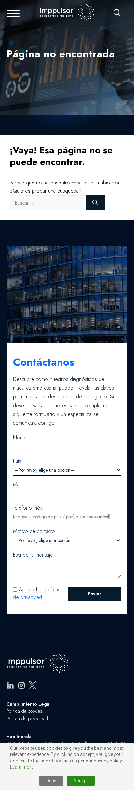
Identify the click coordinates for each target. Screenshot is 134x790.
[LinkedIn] (10, 686)
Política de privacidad (27, 718)
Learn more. (22, 767)
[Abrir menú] (13, 13)
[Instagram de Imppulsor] (21, 686)
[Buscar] (116, 13)
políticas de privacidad (36, 593)
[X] (32, 686)
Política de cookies (24, 710)
